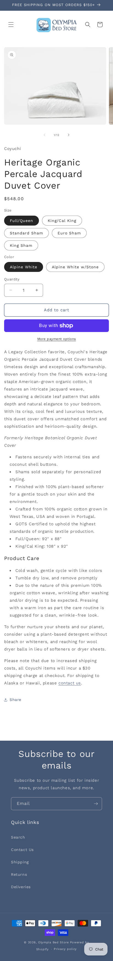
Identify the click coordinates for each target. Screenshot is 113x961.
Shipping (20, 862)
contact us (69, 683)
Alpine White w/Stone (75, 267)
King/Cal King (62, 220)
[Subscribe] (96, 803)
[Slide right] (69, 135)
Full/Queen (21, 220)
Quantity (11, 279)
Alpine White (23, 267)
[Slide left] (44, 135)
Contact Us (22, 849)
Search (18, 837)
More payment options (56, 339)
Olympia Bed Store (53, 942)
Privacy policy (65, 949)
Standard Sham (26, 233)
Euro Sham (69, 233)
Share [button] (15, 699)
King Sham (21, 245)
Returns (19, 874)
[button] (11, 24)
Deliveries (21, 887)
